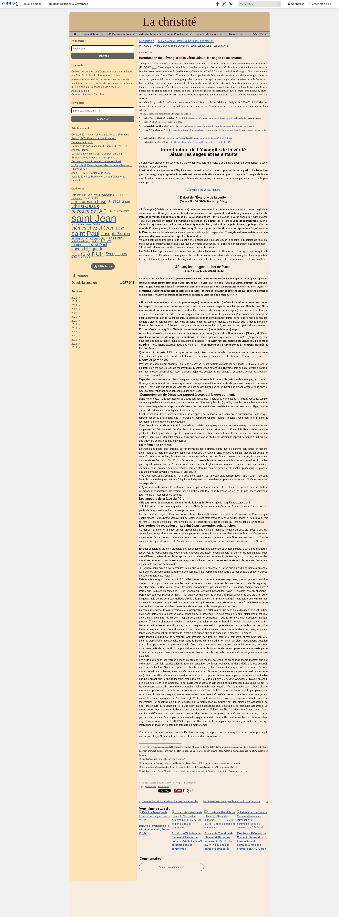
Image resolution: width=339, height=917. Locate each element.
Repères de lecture (207, 34)
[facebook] (217, 4)
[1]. (154, 67)
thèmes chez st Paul (89, 245)
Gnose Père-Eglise (176, 34)
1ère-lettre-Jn (78, 195)
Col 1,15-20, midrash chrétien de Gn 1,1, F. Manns (100, 134)
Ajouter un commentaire (171, 867)
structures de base (88, 202)
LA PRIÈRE (116, 238)
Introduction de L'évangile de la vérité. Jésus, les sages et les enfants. (215, 118)
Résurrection (98, 238)
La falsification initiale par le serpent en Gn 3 (96, 153)
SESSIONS (256, 34)
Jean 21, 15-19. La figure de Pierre (91, 172)
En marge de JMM (81, 224)
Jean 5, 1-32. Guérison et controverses (93, 138)
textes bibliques (148, 34)
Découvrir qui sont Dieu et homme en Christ (96, 161)
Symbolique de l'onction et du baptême (93, 157)
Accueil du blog (80, 90)
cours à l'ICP (87, 254)
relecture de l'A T (89, 211)
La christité (146, 41)
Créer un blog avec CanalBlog (88, 94)
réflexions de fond (80, 241)
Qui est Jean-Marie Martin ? (172, 759)
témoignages (79, 238)
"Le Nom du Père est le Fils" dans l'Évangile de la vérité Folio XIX (200, 142)
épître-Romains (101, 195)
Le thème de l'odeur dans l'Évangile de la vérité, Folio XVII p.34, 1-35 (199, 138)
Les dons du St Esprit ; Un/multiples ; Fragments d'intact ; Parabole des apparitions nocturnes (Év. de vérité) (218, 130)
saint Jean (93, 218)
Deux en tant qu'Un (82, 142)
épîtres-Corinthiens (81, 257)
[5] (184, 441)
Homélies (76, 198)
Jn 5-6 (96, 224)
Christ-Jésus (85, 206)
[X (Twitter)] (224, 4)
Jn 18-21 (105, 241)
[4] (225, 201)
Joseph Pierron (115, 234)
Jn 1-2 (119, 228)
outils (95, 241)
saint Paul (85, 234)
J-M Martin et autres (119, 34)
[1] (141, 747)
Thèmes (233, 34)
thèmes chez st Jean (92, 228)
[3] (155, 174)
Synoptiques (116, 254)
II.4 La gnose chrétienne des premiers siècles (186, 41)
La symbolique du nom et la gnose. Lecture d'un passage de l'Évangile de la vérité (217, 126)
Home (75, 33)
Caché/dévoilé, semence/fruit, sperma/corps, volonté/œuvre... (187, 771)
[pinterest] (230, 4)
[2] (242, 71)
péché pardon (91, 198)
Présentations (91, 34)
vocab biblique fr (86, 249)
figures (126, 201)
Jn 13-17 (114, 201)
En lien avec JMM (118, 211)
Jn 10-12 (121, 195)
